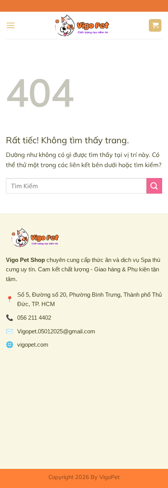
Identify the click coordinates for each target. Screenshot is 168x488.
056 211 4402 (34, 317)
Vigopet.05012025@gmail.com (56, 331)
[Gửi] (154, 185)
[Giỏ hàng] (155, 25)
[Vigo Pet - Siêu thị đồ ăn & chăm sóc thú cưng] (82, 25)
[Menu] (10, 25)
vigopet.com (32, 344)
